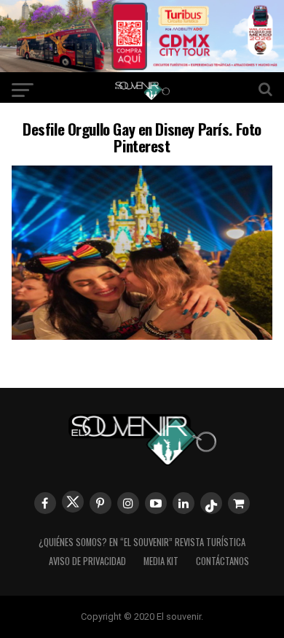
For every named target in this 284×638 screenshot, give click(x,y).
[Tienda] (239, 503)
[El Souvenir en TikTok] (211, 503)
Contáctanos (222, 561)
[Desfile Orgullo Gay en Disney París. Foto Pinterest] (142, 335)
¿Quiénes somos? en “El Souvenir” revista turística (142, 542)
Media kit (160, 561)
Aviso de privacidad (87, 561)
